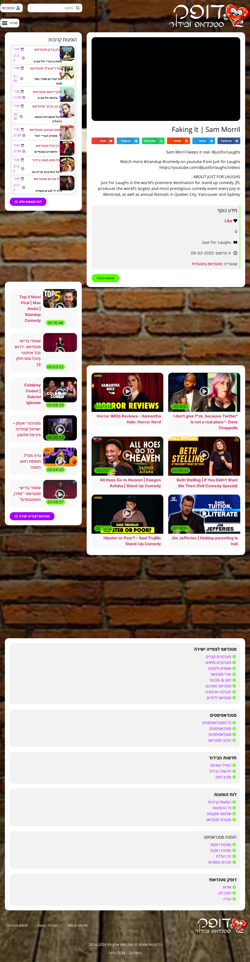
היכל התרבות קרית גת (47, 172)
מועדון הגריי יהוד (46, 136)
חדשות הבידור (223, 758)
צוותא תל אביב (47, 98)
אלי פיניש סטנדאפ (48, 179)
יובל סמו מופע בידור (47, 160)
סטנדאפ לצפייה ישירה (215, 649)
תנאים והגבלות (17, 925)
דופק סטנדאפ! (223, 879)
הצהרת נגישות (47, 925)
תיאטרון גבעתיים (45, 151)
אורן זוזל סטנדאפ (49, 145)
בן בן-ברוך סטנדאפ (47, 106)
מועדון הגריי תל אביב (47, 61)
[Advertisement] (166, 326)
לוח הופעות (225, 794)
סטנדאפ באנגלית (207, 263)
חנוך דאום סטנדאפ (47, 92)
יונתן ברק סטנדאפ (48, 49)
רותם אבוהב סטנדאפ (46, 129)
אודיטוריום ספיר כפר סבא (48, 81)
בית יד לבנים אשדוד (48, 191)
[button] (9, 23)
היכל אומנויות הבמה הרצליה (48, 119)
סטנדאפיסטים (223, 715)
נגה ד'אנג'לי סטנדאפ (46, 68)
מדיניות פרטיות (77, 925)
